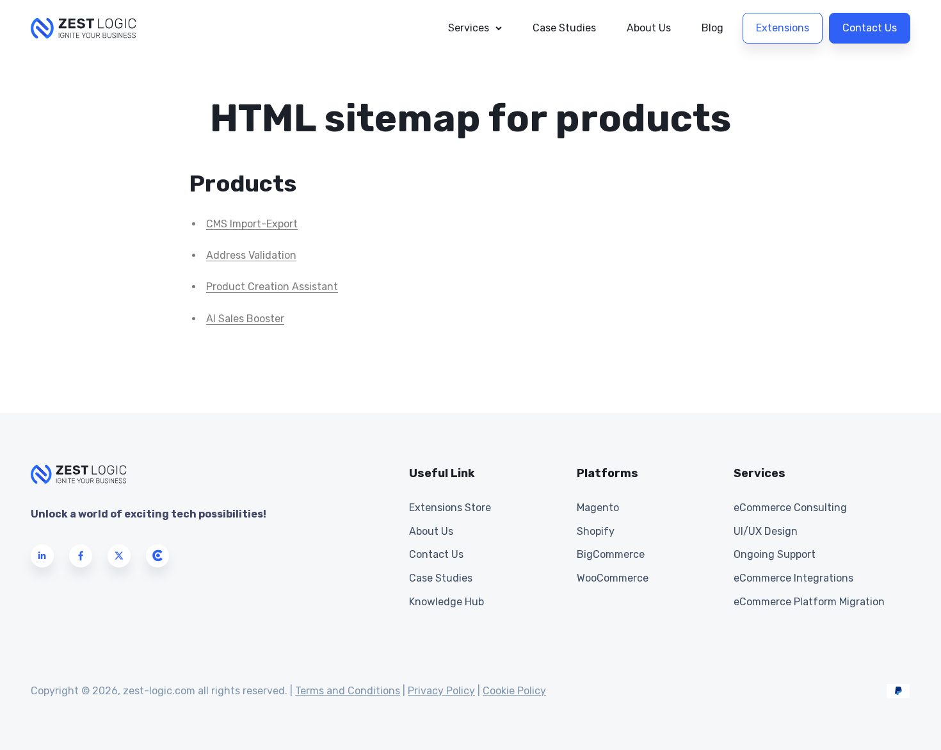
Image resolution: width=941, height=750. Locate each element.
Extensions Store (450, 507)
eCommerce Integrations (793, 578)
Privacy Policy (441, 691)
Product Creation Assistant (272, 287)
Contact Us (869, 28)
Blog (712, 28)
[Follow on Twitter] (119, 555)
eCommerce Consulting (790, 507)
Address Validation (251, 255)
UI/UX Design (766, 531)
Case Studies (564, 28)
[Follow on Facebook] (80, 555)
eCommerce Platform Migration (809, 602)
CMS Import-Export (252, 224)
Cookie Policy (514, 691)
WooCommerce (612, 578)
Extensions (782, 28)
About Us (649, 28)
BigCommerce (611, 554)
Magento (598, 507)
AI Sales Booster (245, 319)
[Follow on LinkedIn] (42, 555)
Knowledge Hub (446, 602)
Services (468, 28)
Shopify (596, 531)
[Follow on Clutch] (157, 555)
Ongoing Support (775, 554)
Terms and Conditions (347, 691)
